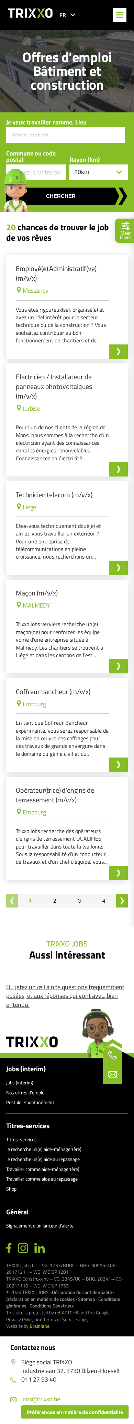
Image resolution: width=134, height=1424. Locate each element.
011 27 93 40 (38, 1379)
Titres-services (27, 1126)
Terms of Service (60, 1319)
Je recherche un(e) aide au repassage (43, 1159)
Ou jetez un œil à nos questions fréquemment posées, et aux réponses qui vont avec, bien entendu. (65, 995)
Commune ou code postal (31, 156)
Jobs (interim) (26, 1069)
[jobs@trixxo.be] (112, 1074)
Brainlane (39, 1326)
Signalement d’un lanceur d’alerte (40, 1225)
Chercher (61, 196)
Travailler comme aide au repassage (42, 1178)
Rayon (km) (84, 160)
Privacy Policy (20, 1319)
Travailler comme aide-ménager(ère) (42, 1169)
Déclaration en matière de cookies (40, 1299)
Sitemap (86, 1299)
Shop (11, 1188)
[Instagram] (23, 1248)
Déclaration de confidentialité (82, 1292)
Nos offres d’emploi (25, 1092)
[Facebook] (9, 1248)
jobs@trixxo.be (40, 1399)
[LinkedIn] (39, 1248)
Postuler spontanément (30, 1102)
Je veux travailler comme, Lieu (46, 122)
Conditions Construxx (52, 1305)
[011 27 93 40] (112, 1055)
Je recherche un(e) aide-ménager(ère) (43, 1149)
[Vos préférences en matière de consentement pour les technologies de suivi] (75, 1411)
